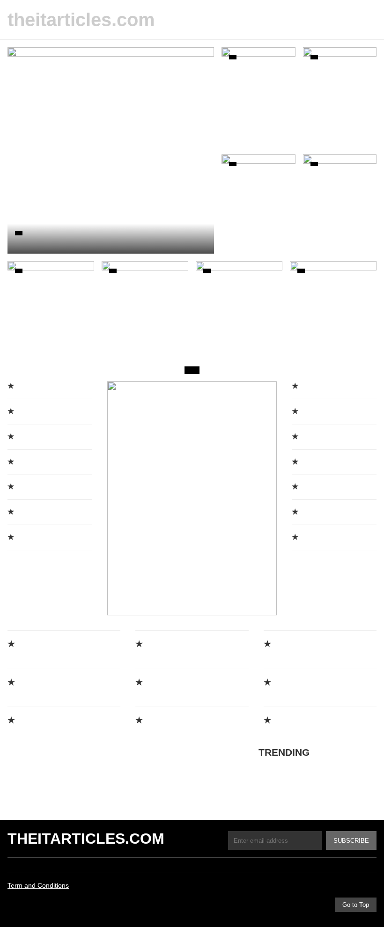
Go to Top (355, 904)
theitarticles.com (81, 19)
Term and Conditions (38, 885)
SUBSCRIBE (351, 840)
